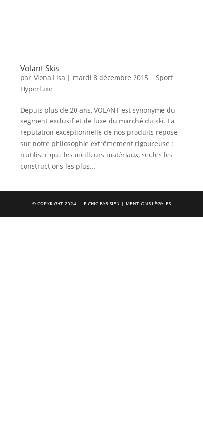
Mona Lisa (49, 77)
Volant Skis (39, 68)
